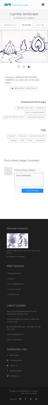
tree (22, 141)
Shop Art (11, 279)
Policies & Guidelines (29, 393)
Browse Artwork (14, 273)
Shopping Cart (15, 360)
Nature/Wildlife (37, 136)
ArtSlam (35, 391)
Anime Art (40, 108)
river (30, 141)
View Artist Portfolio (24, 88)
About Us (13, 366)
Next (39, 25)
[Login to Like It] (18, 66)
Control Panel (13, 295)
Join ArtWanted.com (16, 284)
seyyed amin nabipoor (25, 18)
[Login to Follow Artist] (29, 66)
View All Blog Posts (15, 334)
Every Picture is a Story (14, 117)
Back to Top (14, 355)
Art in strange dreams (35, 113)
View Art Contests (14, 340)
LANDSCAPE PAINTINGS (35, 117)
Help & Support (15, 371)
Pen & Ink (23, 136)
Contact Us (14, 376)
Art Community (14, 289)
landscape (40, 141)
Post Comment (32, 191)
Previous (11, 25)
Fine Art (12, 136)
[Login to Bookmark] (24, 66)
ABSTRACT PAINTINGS (25, 108)
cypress (13, 141)
